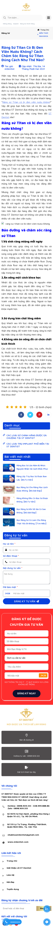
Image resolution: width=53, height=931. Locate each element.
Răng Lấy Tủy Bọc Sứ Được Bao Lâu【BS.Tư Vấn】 (32, 478)
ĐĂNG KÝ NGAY (26, 693)
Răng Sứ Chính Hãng (27, 24)
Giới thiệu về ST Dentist (19, 868)
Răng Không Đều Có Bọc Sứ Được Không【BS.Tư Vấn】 (32, 500)
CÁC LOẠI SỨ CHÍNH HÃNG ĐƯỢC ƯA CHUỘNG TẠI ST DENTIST (26, 436)
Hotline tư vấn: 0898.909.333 (27, 756)
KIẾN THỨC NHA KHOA (43, 34)
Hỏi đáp (10, 882)
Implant (16, 24)
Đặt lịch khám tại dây (26, 772)
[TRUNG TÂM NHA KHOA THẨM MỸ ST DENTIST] (26, 7)
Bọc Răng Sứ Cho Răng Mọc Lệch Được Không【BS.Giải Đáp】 (32, 489)
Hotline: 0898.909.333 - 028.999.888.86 (28, 807)
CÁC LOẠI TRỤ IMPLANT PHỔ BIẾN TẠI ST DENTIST (27, 445)
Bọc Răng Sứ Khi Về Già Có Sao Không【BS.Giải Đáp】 (31, 511)
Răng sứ (5, 33)
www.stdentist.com (18, 842)
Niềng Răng (7, 24)
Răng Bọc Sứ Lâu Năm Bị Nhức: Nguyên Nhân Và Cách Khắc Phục (32, 467)
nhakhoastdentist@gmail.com (23, 834)
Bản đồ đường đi (27, 740)
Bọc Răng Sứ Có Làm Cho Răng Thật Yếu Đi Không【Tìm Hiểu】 (32, 522)
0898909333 (15, 922)
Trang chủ (44, 30)
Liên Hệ (10, 875)
